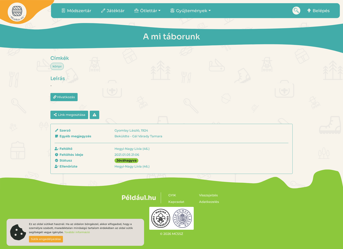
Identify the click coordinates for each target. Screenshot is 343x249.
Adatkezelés (209, 202)
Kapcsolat (176, 202)
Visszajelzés (208, 195)
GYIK (172, 195)
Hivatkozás (65, 97)
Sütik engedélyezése (46, 239)
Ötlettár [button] (148, 10)
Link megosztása (71, 115)
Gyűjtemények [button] (191, 10)
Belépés (321, 10)
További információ (77, 232)
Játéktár (116, 10)
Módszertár (79, 10)
